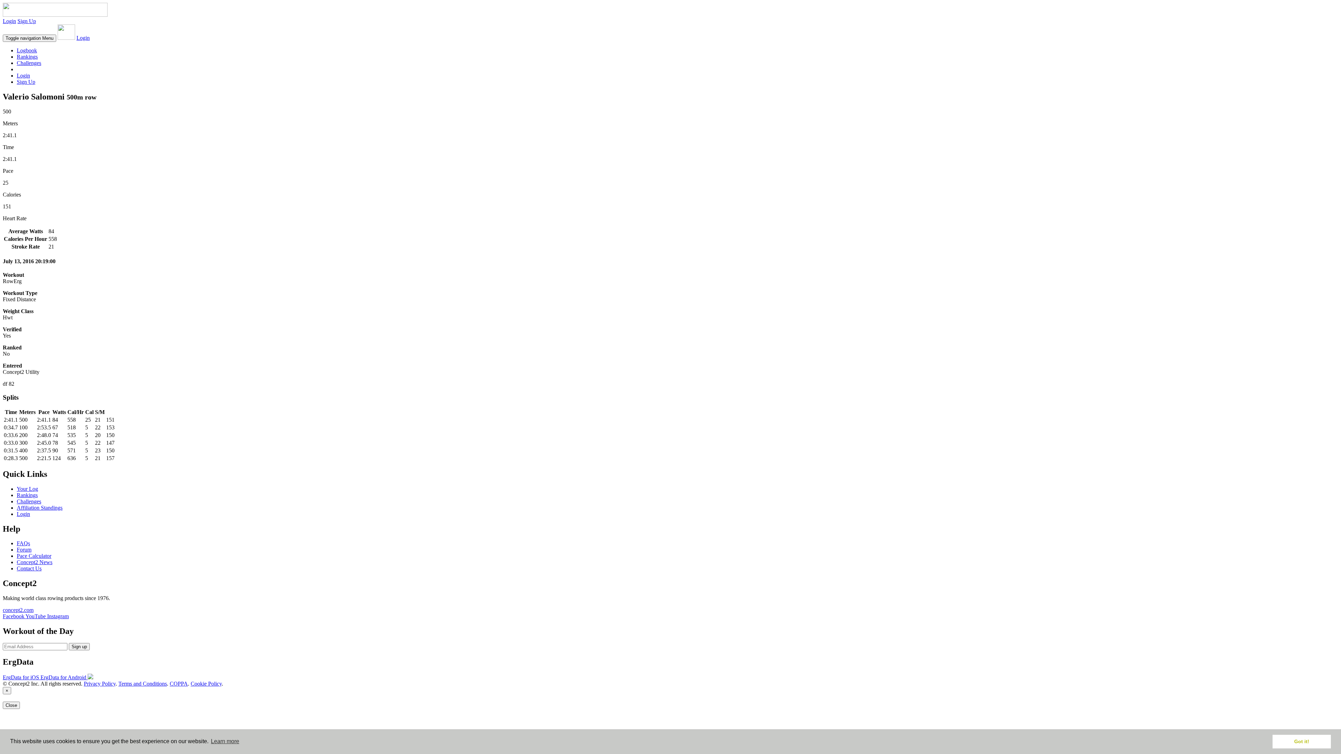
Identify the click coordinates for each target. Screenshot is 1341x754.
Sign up (79, 646)
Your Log (27, 489)
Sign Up (26, 21)
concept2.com (18, 610)
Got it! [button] (1301, 741)
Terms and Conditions (142, 684)
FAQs (23, 543)
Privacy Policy (100, 684)
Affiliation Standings (40, 508)
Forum (24, 550)
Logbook (27, 50)
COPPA (179, 684)
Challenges (29, 63)
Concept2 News (34, 562)
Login (9, 21)
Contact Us (29, 568)
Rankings (27, 57)
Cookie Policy (206, 684)
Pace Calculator (34, 556)
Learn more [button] (225, 741)
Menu (29, 38)
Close (11, 705)
